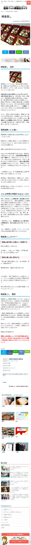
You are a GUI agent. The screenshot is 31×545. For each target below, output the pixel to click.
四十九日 (7, 94)
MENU (28, 3)
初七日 (18, 84)
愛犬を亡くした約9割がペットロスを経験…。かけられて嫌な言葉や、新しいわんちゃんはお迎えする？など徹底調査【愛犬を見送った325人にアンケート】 (15, 475)
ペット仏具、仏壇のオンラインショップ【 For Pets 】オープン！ (19, 468)
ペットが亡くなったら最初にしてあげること (11, 512)
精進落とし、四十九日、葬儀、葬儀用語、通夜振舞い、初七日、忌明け (15, 375)
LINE (19, 52)
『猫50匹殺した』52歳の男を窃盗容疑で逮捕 (18, 386)
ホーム (3, 11)
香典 (9, 365)
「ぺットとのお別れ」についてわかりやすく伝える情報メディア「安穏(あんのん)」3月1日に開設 (19, 490)
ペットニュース (4, 522)
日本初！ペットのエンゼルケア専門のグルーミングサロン (19, 483)
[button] (19, 541)
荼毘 (9, 363)
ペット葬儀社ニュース (6, 509)
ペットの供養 (4, 519)
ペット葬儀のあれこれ (6, 517)
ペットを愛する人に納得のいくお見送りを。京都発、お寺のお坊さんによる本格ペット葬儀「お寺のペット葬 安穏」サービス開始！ (15, 497)
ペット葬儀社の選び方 (6, 514)
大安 (9, 370)
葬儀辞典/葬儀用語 (9, 11)
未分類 (2, 527)
